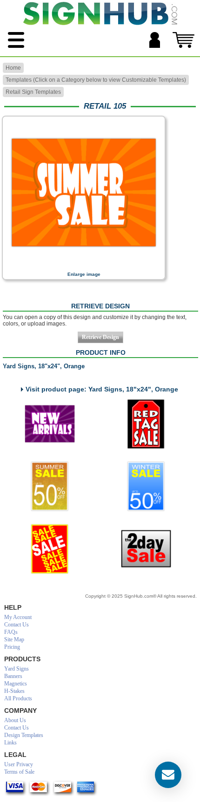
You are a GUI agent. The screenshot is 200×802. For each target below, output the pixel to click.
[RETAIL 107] (146, 424)
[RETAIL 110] (146, 486)
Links (10, 742)
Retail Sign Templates (33, 92)
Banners (13, 676)
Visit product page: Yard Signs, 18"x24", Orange (102, 389)
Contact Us (16, 624)
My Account (18, 617)
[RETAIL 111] (50, 549)
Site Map (14, 639)
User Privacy (18, 764)
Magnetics (15, 683)
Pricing (12, 647)
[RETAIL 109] (50, 486)
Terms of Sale (19, 772)
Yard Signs (16, 668)
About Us (15, 720)
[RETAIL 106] (50, 424)
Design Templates (23, 735)
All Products (18, 698)
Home (13, 68)
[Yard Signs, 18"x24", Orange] (83, 265)
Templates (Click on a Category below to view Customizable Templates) (96, 80)
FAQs (11, 632)
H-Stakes (14, 691)
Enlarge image (83, 274)
